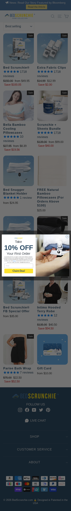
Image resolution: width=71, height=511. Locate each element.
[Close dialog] (67, 236)
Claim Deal (18, 271)
